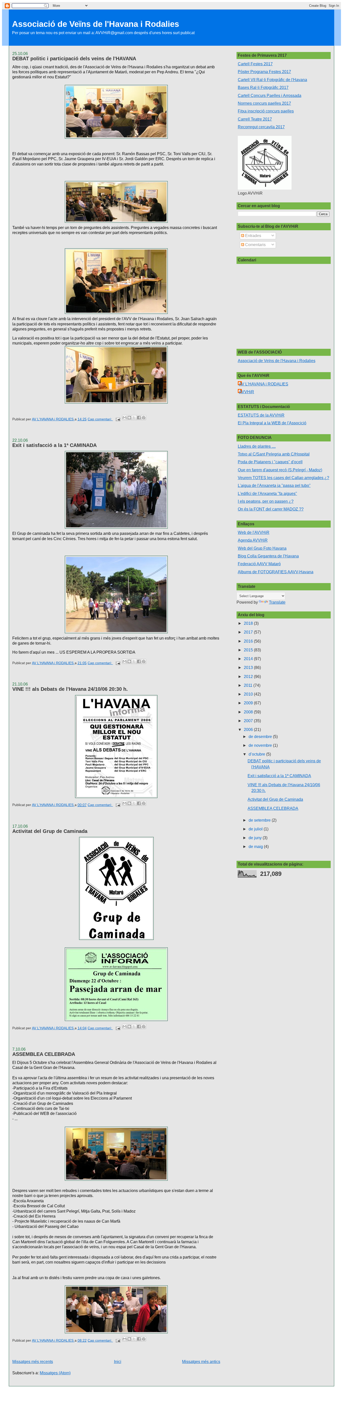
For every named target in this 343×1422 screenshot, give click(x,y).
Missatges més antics (201, 1361)
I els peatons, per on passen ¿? (266, 501)
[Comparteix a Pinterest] (143, 417)
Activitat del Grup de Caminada (49, 831)
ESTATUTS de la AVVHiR (261, 415)
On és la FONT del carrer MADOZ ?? (271, 509)
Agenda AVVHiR (253, 540)
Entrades (252, 236)
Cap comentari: (100, 419)
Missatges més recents (32, 1361)
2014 (249, 659)
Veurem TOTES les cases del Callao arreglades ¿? (283, 478)
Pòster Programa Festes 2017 (264, 72)
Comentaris (255, 245)
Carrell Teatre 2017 (255, 119)
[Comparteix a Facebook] (138, 417)
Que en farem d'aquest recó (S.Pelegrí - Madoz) (280, 470)
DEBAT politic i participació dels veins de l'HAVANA (74, 58)
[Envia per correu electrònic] (124, 417)
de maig (256, 846)
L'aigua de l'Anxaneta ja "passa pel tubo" (274, 485)
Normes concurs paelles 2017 (264, 103)
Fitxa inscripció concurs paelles (266, 111)
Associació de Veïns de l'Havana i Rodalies (95, 24)
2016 (249, 641)
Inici (117, 1361)
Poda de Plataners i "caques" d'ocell (270, 462)
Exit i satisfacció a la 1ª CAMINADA (54, 445)
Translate (277, 602)
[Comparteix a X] (134, 417)
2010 (249, 694)
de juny (256, 838)
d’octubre (257, 754)
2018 (249, 623)
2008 (249, 712)
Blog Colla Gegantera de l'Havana (268, 556)
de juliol (256, 829)
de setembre (260, 820)
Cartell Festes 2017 (255, 64)
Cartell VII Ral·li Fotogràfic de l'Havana (272, 80)
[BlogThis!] (129, 417)
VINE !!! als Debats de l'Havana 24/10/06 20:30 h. (70, 689)
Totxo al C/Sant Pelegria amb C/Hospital (274, 454)
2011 (248, 685)
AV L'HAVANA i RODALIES (263, 384)
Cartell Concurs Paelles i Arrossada (269, 95)
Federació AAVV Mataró (259, 564)
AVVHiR (246, 392)
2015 (249, 650)
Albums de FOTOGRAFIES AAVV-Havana (275, 572)
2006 (249, 729)
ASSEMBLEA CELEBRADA (43, 1054)
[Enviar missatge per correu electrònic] (117, 419)
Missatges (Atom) (55, 1373)
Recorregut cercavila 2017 (261, 127)
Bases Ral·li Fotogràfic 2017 (263, 87)
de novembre (261, 745)
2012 (249, 676)
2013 (249, 667)
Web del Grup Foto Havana (262, 548)
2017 (249, 632)
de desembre (261, 736)
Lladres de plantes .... (257, 446)
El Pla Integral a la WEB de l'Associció (272, 423)
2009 (249, 703)
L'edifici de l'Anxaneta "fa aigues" (267, 493)
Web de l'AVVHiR (253, 532)
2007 (249, 721)
